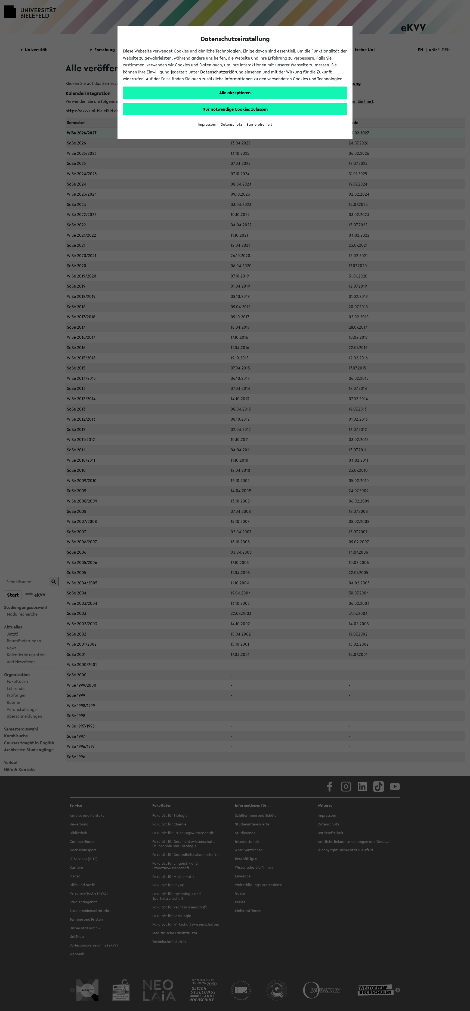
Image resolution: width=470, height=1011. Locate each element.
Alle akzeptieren (235, 92)
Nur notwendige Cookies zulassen (235, 109)
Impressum (207, 124)
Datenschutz (231, 124)
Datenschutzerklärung (221, 72)
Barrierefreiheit (259, 124)
